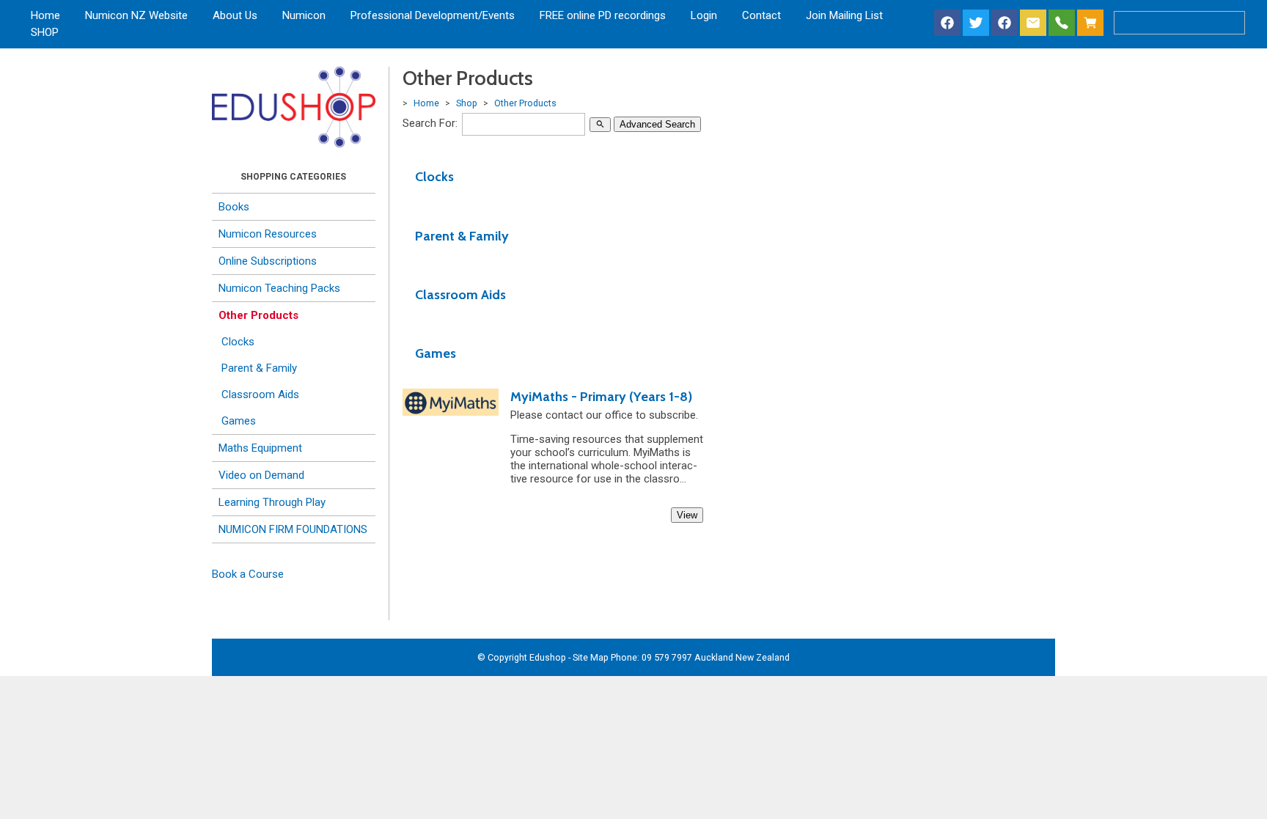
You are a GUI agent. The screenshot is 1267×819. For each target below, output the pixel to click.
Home (45, 15)
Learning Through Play (272, 502)
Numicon (304, 15)
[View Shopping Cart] (1093, 23)
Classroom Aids (260, 394)
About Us (235, 15)
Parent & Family (259, 368)
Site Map (591, 657)
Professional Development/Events (432, 15)
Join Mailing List (844, 15)
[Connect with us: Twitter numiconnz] (976, 23)
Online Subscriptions (267, 261)
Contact (761, 15)
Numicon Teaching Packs (279, 288)
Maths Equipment (260, 448)
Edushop (547, 657)
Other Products (258, 315)
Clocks (237, 341)
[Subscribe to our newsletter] (1033, 23)
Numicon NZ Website (136, 15)
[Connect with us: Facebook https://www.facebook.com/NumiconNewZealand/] (947, 23)
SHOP (45, 32)
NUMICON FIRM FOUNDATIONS (292, 529)
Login (704, 15)
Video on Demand (261, 475)
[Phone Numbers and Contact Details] (1062, 23)
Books (233, 206)
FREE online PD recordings (603, 15)
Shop (466, 103)
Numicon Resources (267, 233)
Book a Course (248, 574)
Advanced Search (657, 124)
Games (238, 420)
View (687, 515)
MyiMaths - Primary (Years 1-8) (601, 397)
